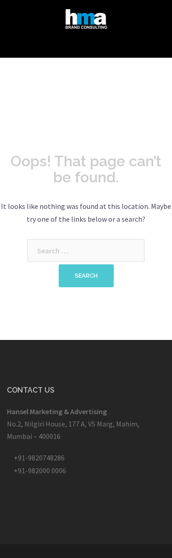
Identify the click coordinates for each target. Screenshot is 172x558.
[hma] (86, 17)
